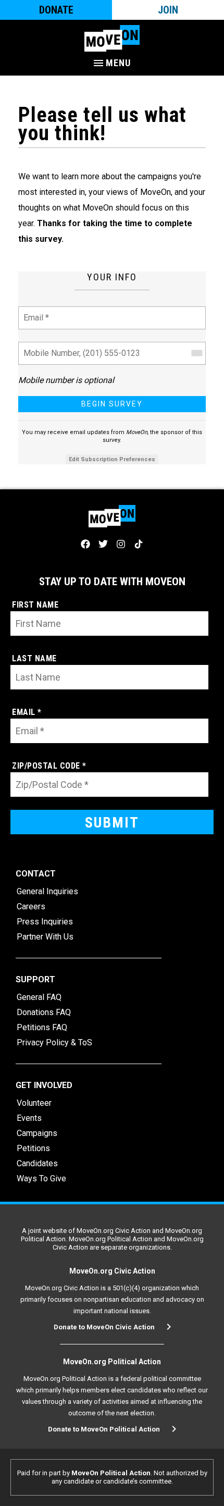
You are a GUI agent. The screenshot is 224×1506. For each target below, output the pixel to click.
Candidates (37, 1163)
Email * (35, 311)
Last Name (34, 658)
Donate (56, 10)
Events (29, 1118)
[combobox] (196, 353)
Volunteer (34, 1103)
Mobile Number (49, 346)
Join (168, 10)
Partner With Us (45, 937)
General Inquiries (47, 891)
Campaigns (37, 1133)
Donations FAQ (44, 1012)
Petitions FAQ (42, 1027)
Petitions (33, 1148)
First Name (35, 605)
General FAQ (39, 997)
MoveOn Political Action (111, 1473)
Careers (31, 906)
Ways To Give (41, 1178)
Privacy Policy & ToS (54, 1042)
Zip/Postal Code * (49, 766)
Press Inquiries (45, 922)
